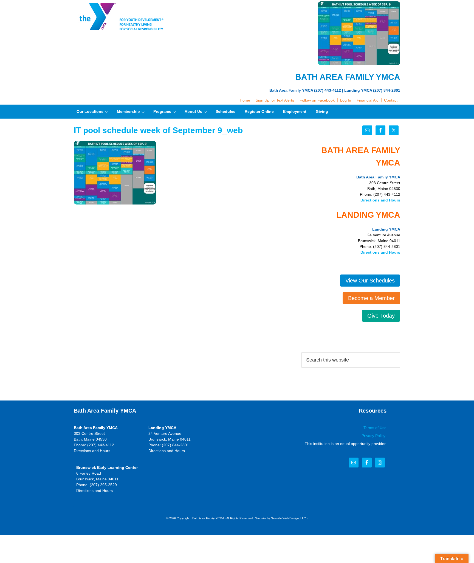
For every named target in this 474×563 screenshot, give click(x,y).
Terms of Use (374, 427)
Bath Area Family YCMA (208, 518)
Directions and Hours (380, 200)
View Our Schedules (370, 281)
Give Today (381, 316)
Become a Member (371, 298)
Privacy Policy (374, 435)
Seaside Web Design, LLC (288, 518)
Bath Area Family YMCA (120, 16)
